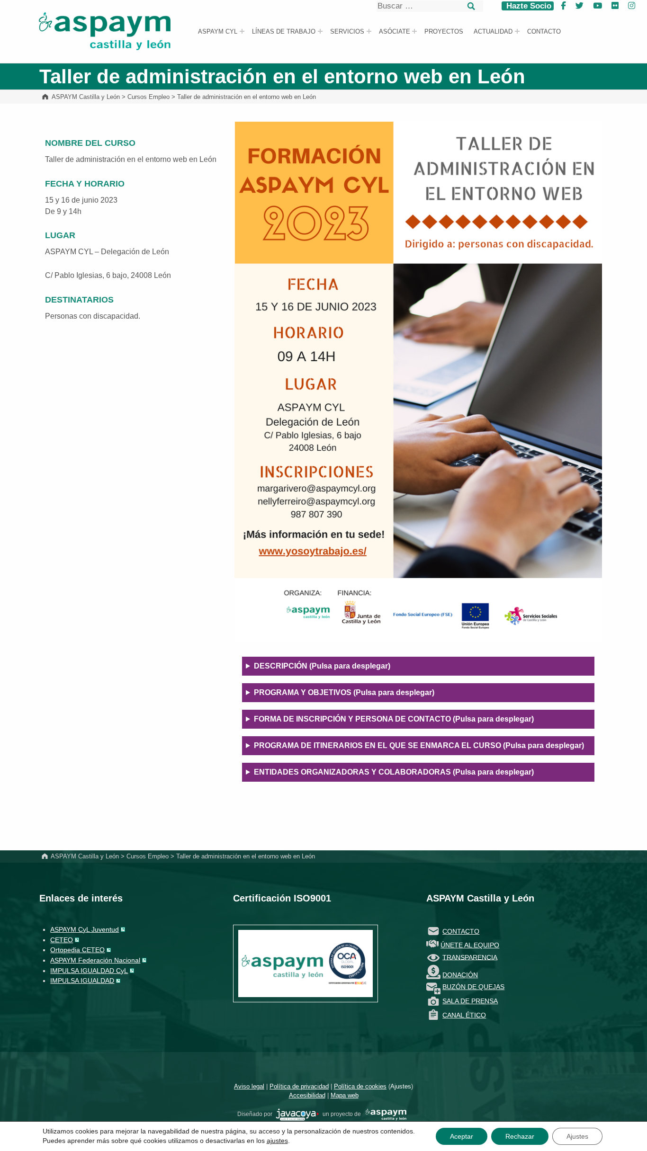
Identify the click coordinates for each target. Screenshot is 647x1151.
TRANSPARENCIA (469, 957)
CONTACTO (460, 931)
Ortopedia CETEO (77, 950)
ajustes (277, 1140)
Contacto (544, 31)
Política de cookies (360, 1086)
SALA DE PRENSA (470, 1001)
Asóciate (394, 31)
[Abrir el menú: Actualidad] (517, 31)
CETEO (61, 940)
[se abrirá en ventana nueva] (297, 1114)
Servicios (347, 31)
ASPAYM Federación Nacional (95, 960)
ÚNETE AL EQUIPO (469, 945)
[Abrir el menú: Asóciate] (414, 31)
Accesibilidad (307, 1095)
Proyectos (443, 31)
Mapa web (345, 1095)
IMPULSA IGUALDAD (82, 980)
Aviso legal (249, 1086)
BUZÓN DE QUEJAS (473, 986)
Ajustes (400, 1086)
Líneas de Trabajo (283, 31)
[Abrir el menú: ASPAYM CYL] (242, 31)
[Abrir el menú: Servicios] (369, 31)
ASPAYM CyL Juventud (84, 929)
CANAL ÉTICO (464, 1015)
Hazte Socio (527, 5)
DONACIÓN (460, 975)
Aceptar (461, 1136)
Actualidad (493, 31)
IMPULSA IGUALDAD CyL (89, 970)
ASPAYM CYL (217, 31)
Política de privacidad (299, 1086)
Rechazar (519, 1136)
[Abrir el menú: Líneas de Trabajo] (320, 31)
